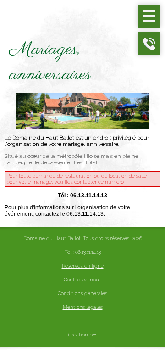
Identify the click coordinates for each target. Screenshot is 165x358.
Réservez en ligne (83, 266)
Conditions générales (82, 293)
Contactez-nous (82, 280)
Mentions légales (83, 307)
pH (93, 335)
